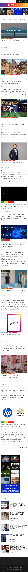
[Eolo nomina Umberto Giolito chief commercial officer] (14, 151)
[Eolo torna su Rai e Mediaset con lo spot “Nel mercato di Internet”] (14, 279)
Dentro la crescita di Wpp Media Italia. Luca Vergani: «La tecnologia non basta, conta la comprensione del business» (18, 526)
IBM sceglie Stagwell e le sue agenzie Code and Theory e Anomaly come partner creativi (13, 206)
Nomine (6, 160)
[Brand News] (14, 5)
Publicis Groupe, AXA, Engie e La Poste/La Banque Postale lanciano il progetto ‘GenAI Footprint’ (13, 337)
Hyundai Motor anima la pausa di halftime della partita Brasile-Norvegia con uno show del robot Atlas (12, 123)
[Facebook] (24, 1)
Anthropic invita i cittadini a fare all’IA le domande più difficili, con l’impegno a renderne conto (12, 43)
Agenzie (8, 332)
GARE (6, 202)
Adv (5, 38)
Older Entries (19, 447)
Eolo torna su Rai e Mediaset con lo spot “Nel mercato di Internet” (13, 291)
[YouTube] (19, 1)
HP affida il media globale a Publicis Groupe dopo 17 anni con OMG (13, 425)
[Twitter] (26, 1)
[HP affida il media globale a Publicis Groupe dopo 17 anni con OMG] (14, 412)
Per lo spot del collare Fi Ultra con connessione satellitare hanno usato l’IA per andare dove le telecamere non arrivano (13, 80)
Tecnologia (10, 38)
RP (8, 373)
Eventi (9, 117)
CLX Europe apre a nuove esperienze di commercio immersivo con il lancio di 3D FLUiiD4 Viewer (13, 244)
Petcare (11, 74)
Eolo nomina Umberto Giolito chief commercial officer (12, 164)
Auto (6, 117)
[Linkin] (21, 1)
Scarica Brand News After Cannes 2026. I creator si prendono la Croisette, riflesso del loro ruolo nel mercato (18, 504)
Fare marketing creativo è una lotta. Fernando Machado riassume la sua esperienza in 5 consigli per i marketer (18, 537)
